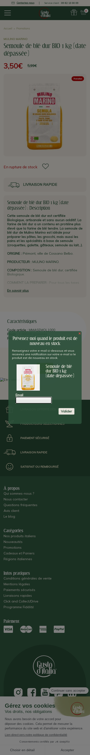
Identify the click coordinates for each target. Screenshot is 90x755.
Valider (66, 411)
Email (19, 395)
